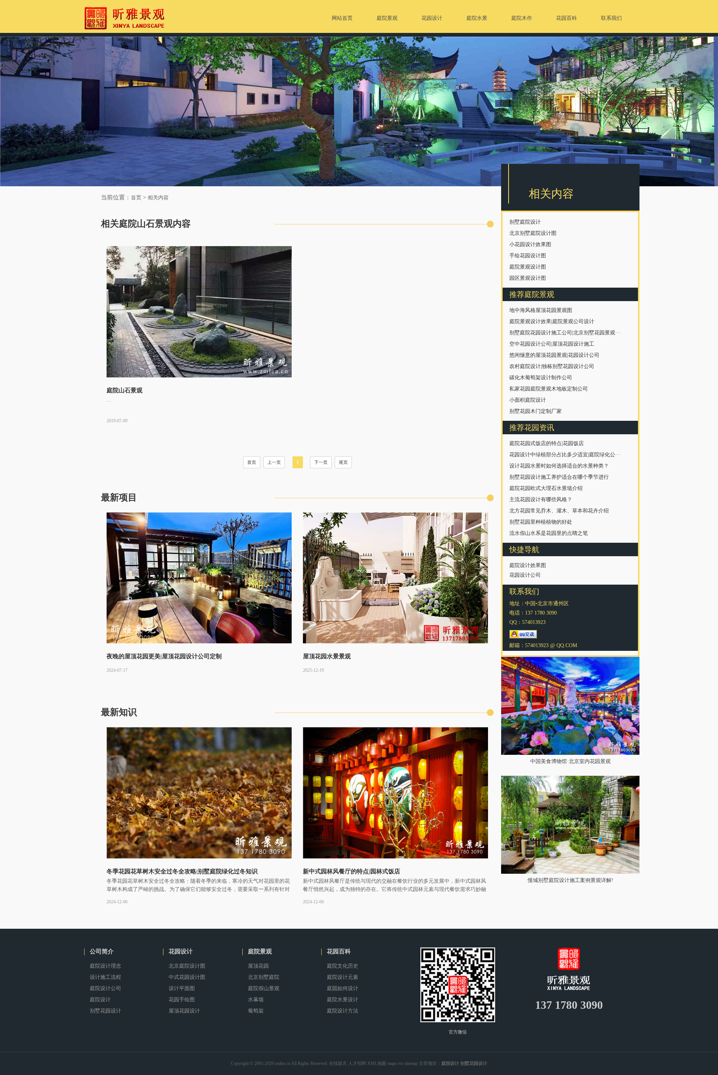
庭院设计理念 (105, 966)
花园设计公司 (525, 575)
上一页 (274, 462)
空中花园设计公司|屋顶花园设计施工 (551, 344)
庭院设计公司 (105, 988)
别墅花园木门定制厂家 (535, 411)
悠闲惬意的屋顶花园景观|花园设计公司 (554, 355)
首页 (136, 197)
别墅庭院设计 (525, 222)
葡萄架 (256, 1011)
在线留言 (338, 1063)
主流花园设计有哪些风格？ (540, 499)
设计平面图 (182, 988)
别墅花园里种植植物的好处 (540, 522)
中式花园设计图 (187, 977)
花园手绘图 (182, 999)
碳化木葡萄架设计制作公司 (540, 377)
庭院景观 (260, 951)
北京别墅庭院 (263, 977)
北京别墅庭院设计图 (532, 233)
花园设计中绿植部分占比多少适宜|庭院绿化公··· (565, 454)
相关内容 (158, 197)
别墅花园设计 (105, 1011)
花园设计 (181, 951)
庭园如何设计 (342, 988)
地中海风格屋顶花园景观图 (540, 310)
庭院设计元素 (342, 977)
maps (392, 1063)
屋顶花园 (258, 966)
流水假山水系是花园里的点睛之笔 (548, 533)
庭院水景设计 (342, 999)
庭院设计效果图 (527, 565)
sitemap (411, 1063)
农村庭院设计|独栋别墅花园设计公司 (551, 366)
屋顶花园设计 (184, 1011)
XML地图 (376, 1063)
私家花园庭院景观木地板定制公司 (548, 389)
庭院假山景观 (263, 988)
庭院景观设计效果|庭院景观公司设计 (551, 321)
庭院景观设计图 (527, 267)
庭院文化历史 (342, 966)
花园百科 (339, 951)
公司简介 (102, 951)
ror (400, 1063)
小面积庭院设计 (527, 400)
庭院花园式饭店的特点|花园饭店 (546, 443)
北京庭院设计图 (187, 966)
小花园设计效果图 (530, 244)
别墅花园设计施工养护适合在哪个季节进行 (559, 477)
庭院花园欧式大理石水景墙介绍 (546, 488)
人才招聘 (357, 1063)
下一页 (321, 462)
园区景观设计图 (527, 278)
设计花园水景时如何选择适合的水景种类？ (559, 466)
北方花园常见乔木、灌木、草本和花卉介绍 (559, 511)
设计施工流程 (105, 977)
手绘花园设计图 (527, 255)
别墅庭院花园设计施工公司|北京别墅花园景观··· (565, 333)
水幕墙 (256, 999)
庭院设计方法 (342, 1011)
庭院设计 (100, 999)
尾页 (343, 462)
